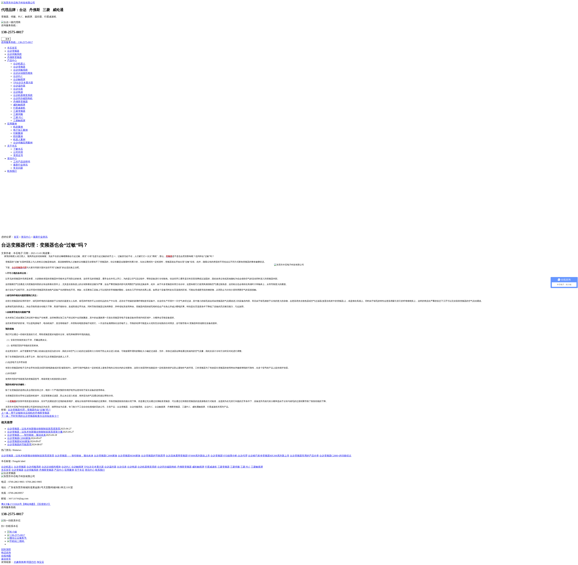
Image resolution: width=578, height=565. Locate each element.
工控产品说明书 (21, 161)
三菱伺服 (18, 114)
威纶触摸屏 (19, 104)
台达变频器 (13, 51)
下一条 (30, 416)
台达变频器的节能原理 (19, 444)
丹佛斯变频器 (14, 57)
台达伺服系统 (14, 54)
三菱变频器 (19, 111)
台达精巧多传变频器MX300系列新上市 (268, 455)
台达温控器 (19, 85)
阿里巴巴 (31, 562)
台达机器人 (19, 63)
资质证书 (18, 155)
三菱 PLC (18, 117)
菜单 (7, 39)
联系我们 (12, 171)
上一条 (25, 413)
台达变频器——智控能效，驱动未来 (26, 435)
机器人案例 (19, 139)
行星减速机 (19, 108)
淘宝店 (40, 562)
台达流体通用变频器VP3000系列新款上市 (188, 455)
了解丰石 (18, 149)
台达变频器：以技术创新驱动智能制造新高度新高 (33, 428)
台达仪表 (18, 89)
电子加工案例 (20, 130)
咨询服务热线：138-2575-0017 (17, 42)
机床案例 (18, 127)
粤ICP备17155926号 (11, 504)
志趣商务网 (20, 562)
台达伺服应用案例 (23, 142)
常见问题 (18, 168)
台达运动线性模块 (23, 73)
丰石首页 (12, 48)
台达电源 (18, 92)
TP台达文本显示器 (23, 82)
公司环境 (18, 152)
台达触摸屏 (19, 79)
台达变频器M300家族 (18, 441)
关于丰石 (12, 146)
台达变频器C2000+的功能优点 (335, 455)
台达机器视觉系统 (23, 95)
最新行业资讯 (20, 164)
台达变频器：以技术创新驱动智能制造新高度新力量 (35, 432)
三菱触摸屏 (19, 120)
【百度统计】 (43, 504)
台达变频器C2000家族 (19, 438)
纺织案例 (18, 136)
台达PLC (18, 76)
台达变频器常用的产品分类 (304, 455)
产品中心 (12, 60)
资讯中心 (12, 158)
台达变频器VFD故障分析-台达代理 (228, 455)
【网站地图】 (29, 504)
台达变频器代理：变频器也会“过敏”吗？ (29, 409)
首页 (16, 237)
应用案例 (12, 123)
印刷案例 (18, 133)
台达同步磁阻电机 (23, 98)
